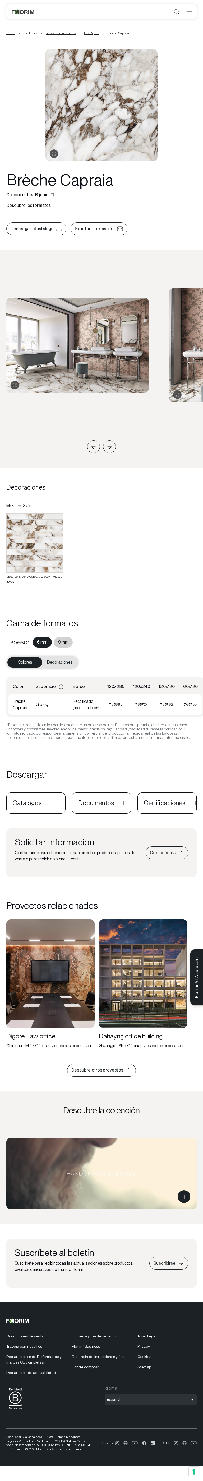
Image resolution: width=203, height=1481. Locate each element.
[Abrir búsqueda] (176, 11)
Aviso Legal (147, 1336)
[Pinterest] (125, 1443)
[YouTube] (135, 1443)
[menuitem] (42, 642)
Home (10, 33)
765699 (116, 704)
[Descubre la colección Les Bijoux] (101, 1173)
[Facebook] (144, 1443)
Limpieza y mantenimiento (94, 1336)
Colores (25, 662)
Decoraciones (59, 662)
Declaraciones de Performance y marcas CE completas (34, 1359)
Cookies (144, 1357)
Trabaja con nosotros (24, 1346)
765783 (190, 704)
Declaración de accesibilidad (31, 1372)
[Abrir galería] (54, 153)
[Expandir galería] (15, 385)
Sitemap (144, 1367)
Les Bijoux (91, 33)
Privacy (143, 1346)
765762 (166, 704)
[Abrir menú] (189, 11)
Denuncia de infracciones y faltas (100, 1357)
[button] (93, 446)
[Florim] (23, 11)
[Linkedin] (153, 1443)
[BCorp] (15, 1410)
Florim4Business (86, 1346)
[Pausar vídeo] (184, 1196)
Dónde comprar (85, 1367)
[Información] (61, 686)
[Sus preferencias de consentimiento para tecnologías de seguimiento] (194, 1472)
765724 (141, 704)
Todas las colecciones (61, 33)
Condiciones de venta (25, 1336)
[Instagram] (117, 1443)
